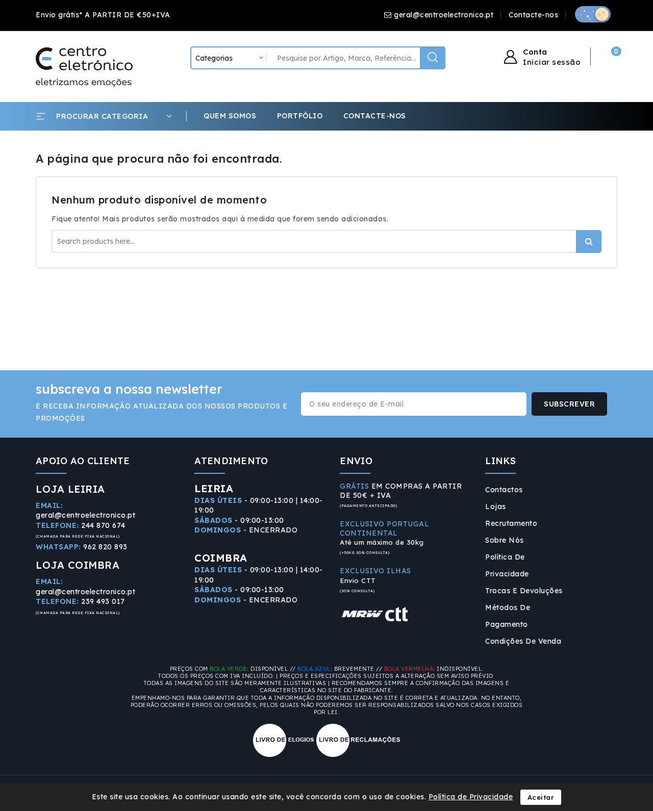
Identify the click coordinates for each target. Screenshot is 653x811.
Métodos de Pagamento (507, 616)
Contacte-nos (533, 14)
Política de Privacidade (507, 565)
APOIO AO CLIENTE (83, 461)
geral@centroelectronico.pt (443, 14)
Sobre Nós (504, 540)
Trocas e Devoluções (524, 590)
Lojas (495, 506)
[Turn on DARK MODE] (593, 14)
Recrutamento (511, 523)
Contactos (504, 489)
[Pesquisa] (432, 57)
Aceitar (541, 797)
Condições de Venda (523, 641)
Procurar (588, 241)
